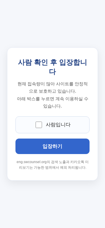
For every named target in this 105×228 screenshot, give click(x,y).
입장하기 (52, 146)
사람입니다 (58, 124)
